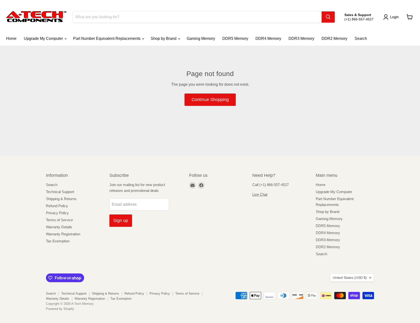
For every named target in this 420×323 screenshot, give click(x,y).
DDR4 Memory (268, 38)
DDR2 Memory (334, 38)
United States (350, 278)
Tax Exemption (58, 241)
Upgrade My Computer (44, 38)
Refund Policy (57, 206)
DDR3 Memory (301, 38)
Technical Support (60, 192)
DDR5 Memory (235, 38)
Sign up (120, 220)
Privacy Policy (57, 213)
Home (11, 38)
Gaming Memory (201, 38)
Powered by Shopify (60, 309)
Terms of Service (59, 220)
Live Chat (259, 194)
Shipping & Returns (61, 199)
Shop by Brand (164, 38)
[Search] (328, 17)
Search (361, 38)
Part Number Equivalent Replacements (107, 38)
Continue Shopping (210, 99)
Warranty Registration (63, 234)
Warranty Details (59, 227)
